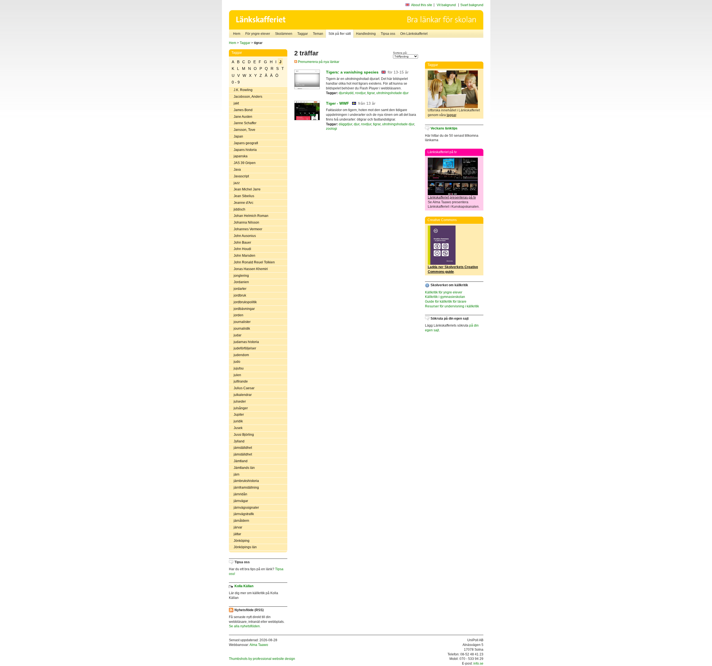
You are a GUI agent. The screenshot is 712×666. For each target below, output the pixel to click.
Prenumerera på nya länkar (318, 62)
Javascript (241, 176)
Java (237, 170)
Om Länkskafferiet (413, 34)
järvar (238, 527)
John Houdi (242, 249)
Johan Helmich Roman (251, 216)
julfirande (241, 381)
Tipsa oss (388, 34)
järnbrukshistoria (246, 481)
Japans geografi (246, 143)
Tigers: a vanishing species (352, 72)
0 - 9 (236, 82)
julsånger (241, 408)
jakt (236, 103)
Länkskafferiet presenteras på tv (452, 197)
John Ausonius (245, 236)
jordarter (240, 289)
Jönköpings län (245, 547)
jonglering (241, 276)
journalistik (242, 328)
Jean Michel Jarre (247, 189)
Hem (236, 34)
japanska (241, 156)
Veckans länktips (444, 128)
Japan (238, 136)
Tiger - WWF (337, 103)
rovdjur (360, 93)
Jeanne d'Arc (243, 203)
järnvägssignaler (246, 508)
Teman (318, 34)
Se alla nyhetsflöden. (245, 626)
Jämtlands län (244, 468)
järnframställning (246, 487)
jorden (238, 315)
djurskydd (346, 93)
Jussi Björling (244, 435)
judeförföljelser (245, 348)
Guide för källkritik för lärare (445, 301)
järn (236, 474)
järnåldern (241, 521)
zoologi (331, 129)
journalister (242, 322)
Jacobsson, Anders (248, 97)
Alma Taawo (258, 645)
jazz (237, 183)
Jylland (239, 441)
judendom (241, 355)
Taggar (302, 34)
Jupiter (239, 415)
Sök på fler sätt (339, 34)
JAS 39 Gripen (245, 163)
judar (237, 335)
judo (237, 362)
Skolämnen (283, 34)
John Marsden (244, 256)
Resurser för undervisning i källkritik (452, 306)
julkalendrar (243, 395)
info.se (478, 663)
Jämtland (241, 461)
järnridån (240, 494)
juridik (238, 421)
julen (237, 375)
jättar (237, 534)
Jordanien (241, 282)
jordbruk (240, 295)
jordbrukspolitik (245, 302)
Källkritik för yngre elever (443, 292)
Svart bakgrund (471, 5)
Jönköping (241, 541)
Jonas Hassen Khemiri (251, 269)
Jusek (238, 428)
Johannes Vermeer (248, 229)
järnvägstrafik (244, 514)
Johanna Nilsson (246, 222)
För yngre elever (257, 34)
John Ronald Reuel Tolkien (254, 262)
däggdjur (345, 124)
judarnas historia (246, 342)
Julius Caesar (244, 388)
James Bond (243, 110)
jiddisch (239, 209)
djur (356, 124)
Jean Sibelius (244, 196)
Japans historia (245, 150)
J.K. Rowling (243, 90)
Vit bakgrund (446, 5)
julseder (240, 401)
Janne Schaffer (245, 123)
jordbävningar (244, 309)
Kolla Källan (243, 586)
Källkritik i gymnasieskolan (445, 297)
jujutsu (239, 368)
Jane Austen (243, 117)
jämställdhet (243, 448)
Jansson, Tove (244, 130)
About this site (421, 5)
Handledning (366, 34)
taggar (451, 115)
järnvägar (241, 501)
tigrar (371, 93)
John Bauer (242, 242)
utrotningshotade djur (392, 93)
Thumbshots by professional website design (262, 659)
